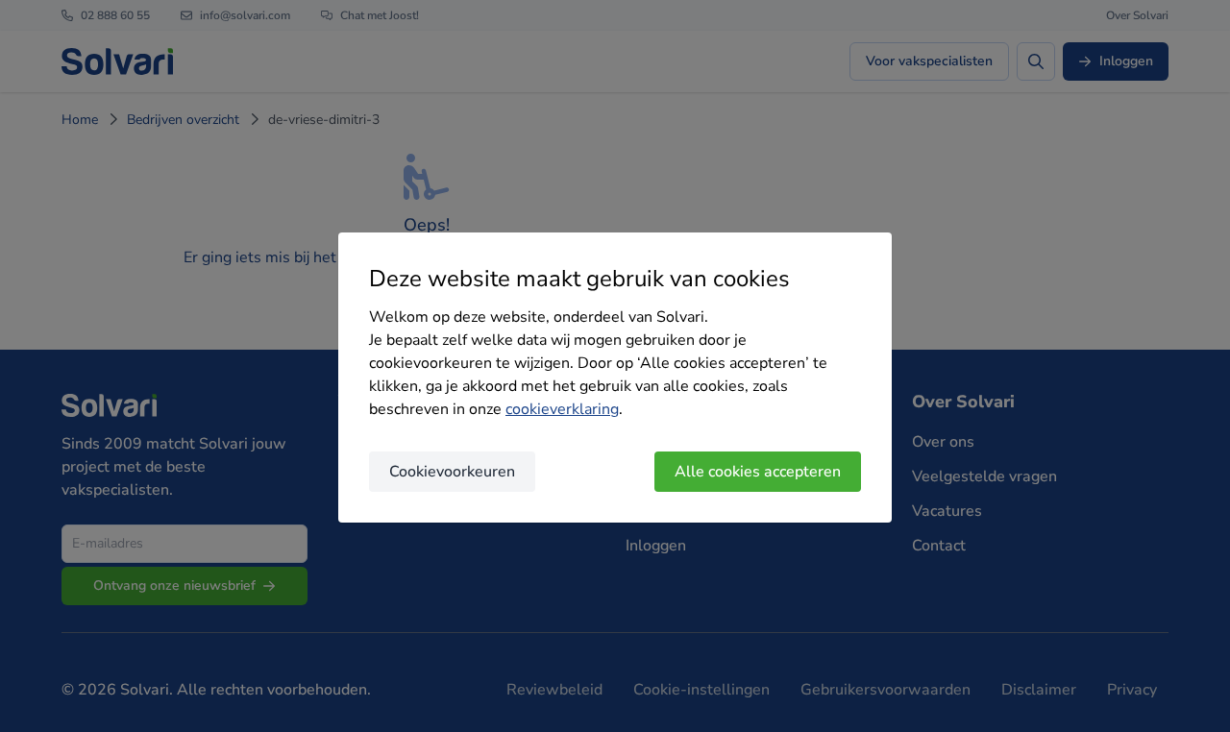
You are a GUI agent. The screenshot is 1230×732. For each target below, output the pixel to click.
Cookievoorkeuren (452, 471)
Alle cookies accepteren (758, 471)
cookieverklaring (562, 409)
